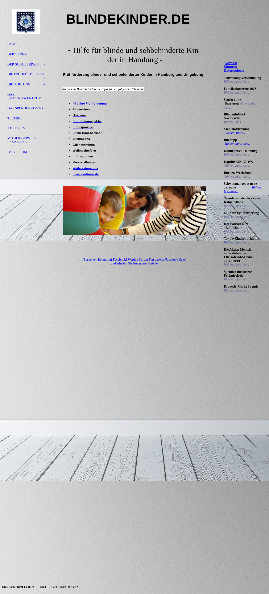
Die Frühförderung (25, 74)
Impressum (17, 152)
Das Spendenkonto (25, 108)
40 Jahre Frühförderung (90, 103)
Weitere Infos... (234, 122)
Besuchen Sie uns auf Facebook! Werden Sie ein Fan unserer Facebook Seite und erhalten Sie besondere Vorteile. (134, 261)
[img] (26, 21)
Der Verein (17, 54)
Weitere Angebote (85, 168)
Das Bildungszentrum (24, 96)
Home (12, 44)
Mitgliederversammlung (21, 140)
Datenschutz (234, 70)
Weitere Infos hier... (236, 81)
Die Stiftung (18, 84)
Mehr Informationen (59, 587)
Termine (14, 118)
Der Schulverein (23, 64)
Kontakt (231, 63)
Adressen (16, 128)
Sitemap (230, 67)
